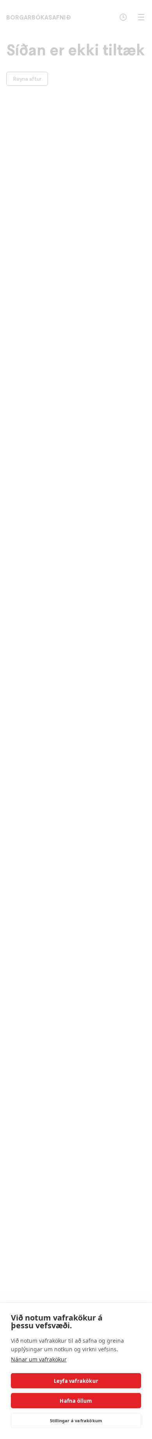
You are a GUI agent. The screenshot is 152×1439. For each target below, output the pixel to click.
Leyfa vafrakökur (76, 1380)
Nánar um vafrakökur (39, 1359)
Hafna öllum (76, 1400)
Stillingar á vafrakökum (76, 1420)
